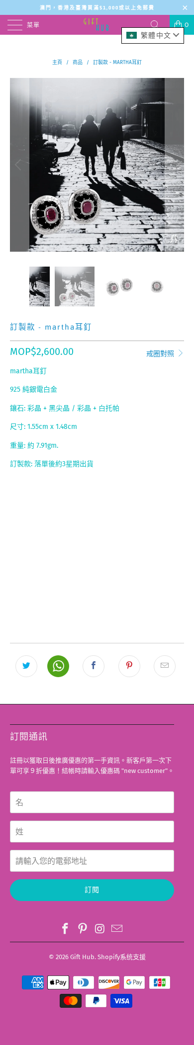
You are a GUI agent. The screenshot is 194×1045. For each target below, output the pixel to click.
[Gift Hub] (97, 25)
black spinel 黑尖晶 (46, 501)
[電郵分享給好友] (165, 666)
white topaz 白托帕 (123, 501)
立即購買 (97, 602)
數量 (16, 528)
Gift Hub (82, 957)
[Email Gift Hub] (117, 929)
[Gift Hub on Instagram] (100, 929)
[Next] (175, 165)
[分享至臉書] (93, 666)
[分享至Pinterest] (129, 666)
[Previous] (19, 165)
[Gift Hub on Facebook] (65, 929)
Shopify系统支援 (121, 957)
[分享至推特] (26, 666)
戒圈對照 (161, 353)
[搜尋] (159, 24)
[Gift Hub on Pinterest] (83, 929)
